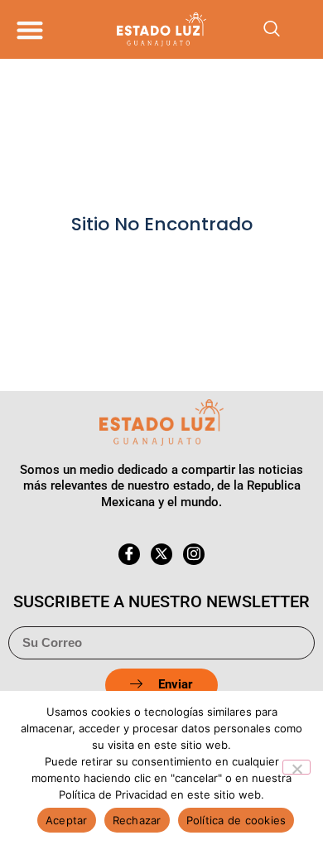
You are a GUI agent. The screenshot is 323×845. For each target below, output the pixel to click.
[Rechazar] (296, 767)
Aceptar (67, 820)
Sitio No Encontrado (162, 224)
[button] (29, 29)
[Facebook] (129, 554)
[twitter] (161, 554)
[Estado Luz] (161, 29)
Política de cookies (236, 820)
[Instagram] (194, 554)
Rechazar (137, 820)
